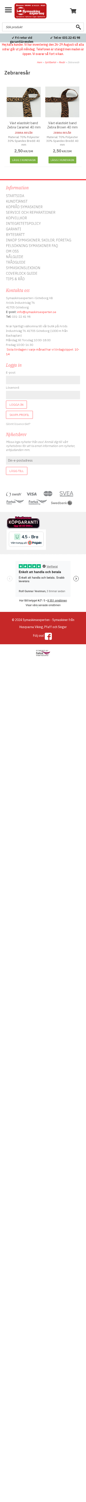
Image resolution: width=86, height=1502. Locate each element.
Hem (39, 62)
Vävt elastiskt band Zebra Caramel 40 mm (24, 125)
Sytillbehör (50, 62)
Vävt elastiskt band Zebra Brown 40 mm (62, 125)
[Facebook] (48, 636)
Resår (62, 62)
